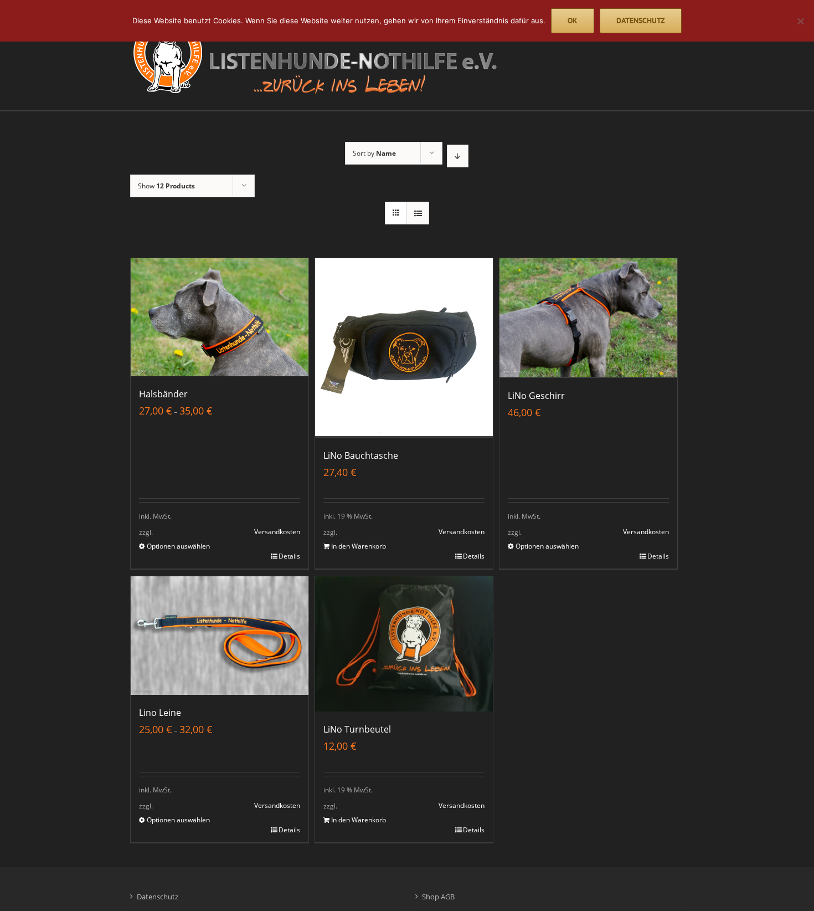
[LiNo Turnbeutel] (404, 644)
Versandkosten (277, 531)
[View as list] (418, 213)
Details (289, 556)
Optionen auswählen (178, 546)
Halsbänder (163, 394)
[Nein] (800, 21)
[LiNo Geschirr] (588, 318)
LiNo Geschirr (536, 396)
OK (573, 20)
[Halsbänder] (219, 317)
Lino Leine (160, 713)
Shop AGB (438, 897)
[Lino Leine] (219, 635)
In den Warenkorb (358, 546)
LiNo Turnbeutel (357, 729)
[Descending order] (457, 156)
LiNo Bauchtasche (360, 455)
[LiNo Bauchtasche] (404, 348)
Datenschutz (157, 897)
